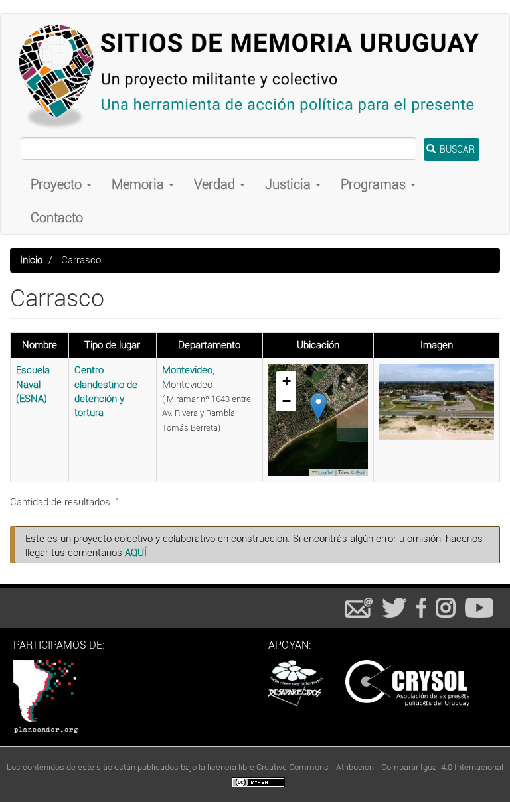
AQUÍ (136, 553)
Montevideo (187, 370)
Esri (360, 473)
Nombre (39, 345)
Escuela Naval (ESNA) (33, 384)
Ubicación (318, 345)
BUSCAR (456, 149)
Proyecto (58, 184)
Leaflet (325, 473)
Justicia (289, 184)
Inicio (31, 260)
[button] (318, 406)
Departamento (209, 345)
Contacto (57, 218)
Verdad (216, 184)
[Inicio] (255, 75)
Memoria (139, 184)
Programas (375, 184)
